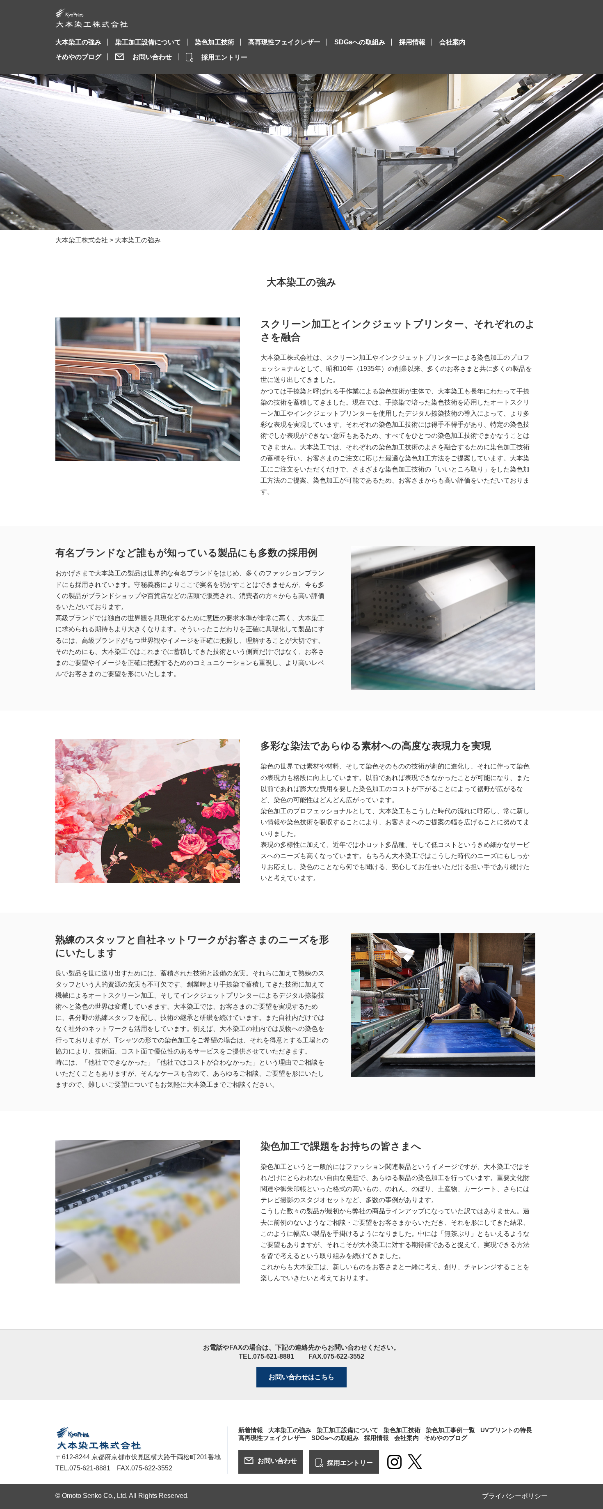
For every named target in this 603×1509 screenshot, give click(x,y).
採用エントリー (224, 57)
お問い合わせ (152, 56)
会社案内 (452, 42)
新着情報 (250, 1429)
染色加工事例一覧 (450, 1429)
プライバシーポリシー (515, 1496)
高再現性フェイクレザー (284, 42)
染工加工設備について (148, 42)
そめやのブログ (78, 56)
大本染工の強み (78, 42)
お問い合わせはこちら (301, 1376)
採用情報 (412, 42)
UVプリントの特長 (506, 1429)
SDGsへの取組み (359, 42)
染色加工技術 (214, 42)
